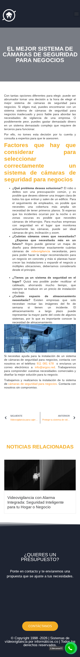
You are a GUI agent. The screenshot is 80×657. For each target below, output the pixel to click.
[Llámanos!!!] (70, 648)
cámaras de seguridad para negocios (32, 383)
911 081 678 (46, 363)
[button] (76, 13)
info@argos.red (45, 367)
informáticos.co (46, 642)
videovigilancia (40, 251)
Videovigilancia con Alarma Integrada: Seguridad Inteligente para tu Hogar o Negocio (35, 502)
